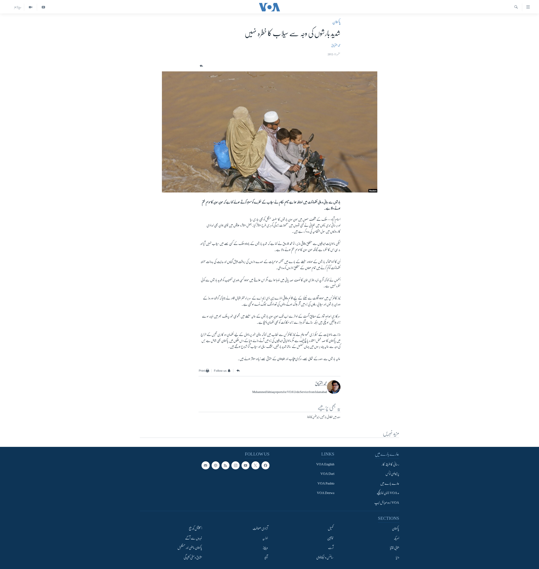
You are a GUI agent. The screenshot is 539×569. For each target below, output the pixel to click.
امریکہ (396, 538)
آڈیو (266, 557)
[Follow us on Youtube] (245, 465)
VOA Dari (327, 473)
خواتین (330, 538)
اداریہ (265, 538)
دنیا (397, 557)
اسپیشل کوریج (195, 528)
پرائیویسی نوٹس (392, 473)
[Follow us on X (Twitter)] (255, 465)
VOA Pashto (326, 483)
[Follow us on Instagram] (235, 465)
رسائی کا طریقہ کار (390, 464)
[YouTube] (43, 7)
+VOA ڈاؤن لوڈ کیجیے (388, 493)
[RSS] (225, 465)
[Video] (30, 7)
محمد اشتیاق (335, 45)
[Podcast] (216, 465)
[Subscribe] (205, 465)
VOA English (325, 464)
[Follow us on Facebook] (265, 465)
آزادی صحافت (260, 528)
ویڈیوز (265, 547)
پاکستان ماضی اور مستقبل (189, 547)
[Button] (201, 66)
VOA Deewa (325, 493)
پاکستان (336, 22)
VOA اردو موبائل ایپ (386, 502)
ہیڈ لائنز (17, 7)
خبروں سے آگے (193, 538)
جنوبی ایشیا (394, 547)
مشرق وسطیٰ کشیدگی (193, 557)
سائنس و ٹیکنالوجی (325, 557)
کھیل (331, 528)
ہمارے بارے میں (389, 483)
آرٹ (331, 547)
